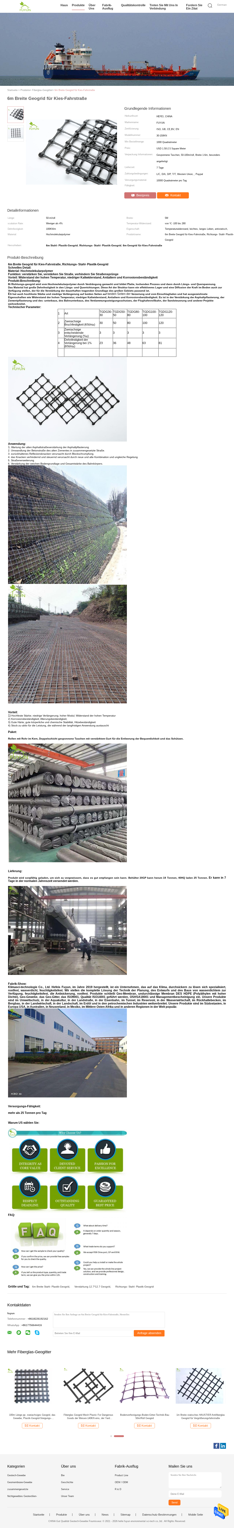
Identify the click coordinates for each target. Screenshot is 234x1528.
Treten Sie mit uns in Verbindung (164, 7)
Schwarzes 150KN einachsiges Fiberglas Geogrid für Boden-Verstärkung (144, 1417)
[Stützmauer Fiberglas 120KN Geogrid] (32, 1386)
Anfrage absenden (149, 1333)
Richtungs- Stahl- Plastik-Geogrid (134, 1286)
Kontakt (175, 195)
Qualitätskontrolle (133, 5)
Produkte (78, 5)
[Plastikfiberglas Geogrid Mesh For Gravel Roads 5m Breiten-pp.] (201, 1386)
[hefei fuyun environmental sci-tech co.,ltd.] (25, 6)
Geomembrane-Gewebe (19, 1482)
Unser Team (67, 1496)
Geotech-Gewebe (16, 1475)
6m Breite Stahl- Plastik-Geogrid (50, 1286)
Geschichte (67, 1482)
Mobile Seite (195, 1514)
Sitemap (125, 1514)
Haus (64, 5)
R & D (118, 1489)
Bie (63, 1475)
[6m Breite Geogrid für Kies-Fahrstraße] (88, 1386)
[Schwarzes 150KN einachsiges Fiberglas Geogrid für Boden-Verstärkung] (144, 1386)
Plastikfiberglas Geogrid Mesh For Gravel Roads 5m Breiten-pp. (200, 1417)
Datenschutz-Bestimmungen (159, 1514)
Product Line (121, 1475)
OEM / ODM (121, 1482)
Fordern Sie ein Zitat (194, 7)
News (105, 1514)
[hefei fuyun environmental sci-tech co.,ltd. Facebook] (216, 1446)
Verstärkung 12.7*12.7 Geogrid (92, 1286)
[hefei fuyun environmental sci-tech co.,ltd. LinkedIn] (223, 1446)
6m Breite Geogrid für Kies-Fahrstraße (74, 90)
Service (65, 1489)
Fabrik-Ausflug (107, 7)
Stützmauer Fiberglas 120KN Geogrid (32, 1415)
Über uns (92, 7)
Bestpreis (142, 195)
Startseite (38, 1514)
